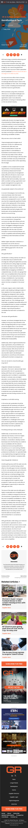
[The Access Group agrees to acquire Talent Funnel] (14, 644)
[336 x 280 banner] (14, 719)
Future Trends (5, 45)
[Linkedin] (7, 54)
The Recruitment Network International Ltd (16, 824)
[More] (21, 54)
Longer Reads (14, 783)
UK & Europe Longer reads (14, 17)
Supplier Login (14, 797)
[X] (11, 54)
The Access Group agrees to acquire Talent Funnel (13, 653)
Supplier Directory (14, 793)
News (14, 779)
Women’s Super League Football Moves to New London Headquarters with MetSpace (13, 602)
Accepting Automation (23, 45)
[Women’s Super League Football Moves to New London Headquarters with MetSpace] (14, 591)
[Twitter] (15, 775)
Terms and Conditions (12, 822)
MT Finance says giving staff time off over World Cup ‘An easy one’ (12, 629)
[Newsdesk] (3, 25)
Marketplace (14, 786)
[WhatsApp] (18, 54)
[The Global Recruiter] (14, 2)
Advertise (14, 804)
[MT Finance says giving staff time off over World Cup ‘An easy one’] (14, 618)
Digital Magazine (14, 800)
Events (14, 790)
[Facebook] (14, 54)
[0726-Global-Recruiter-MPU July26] (14, 111)
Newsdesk (10, 25)
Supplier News (6, 608)
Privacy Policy (23, 822)
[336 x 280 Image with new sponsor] (14, 743)
